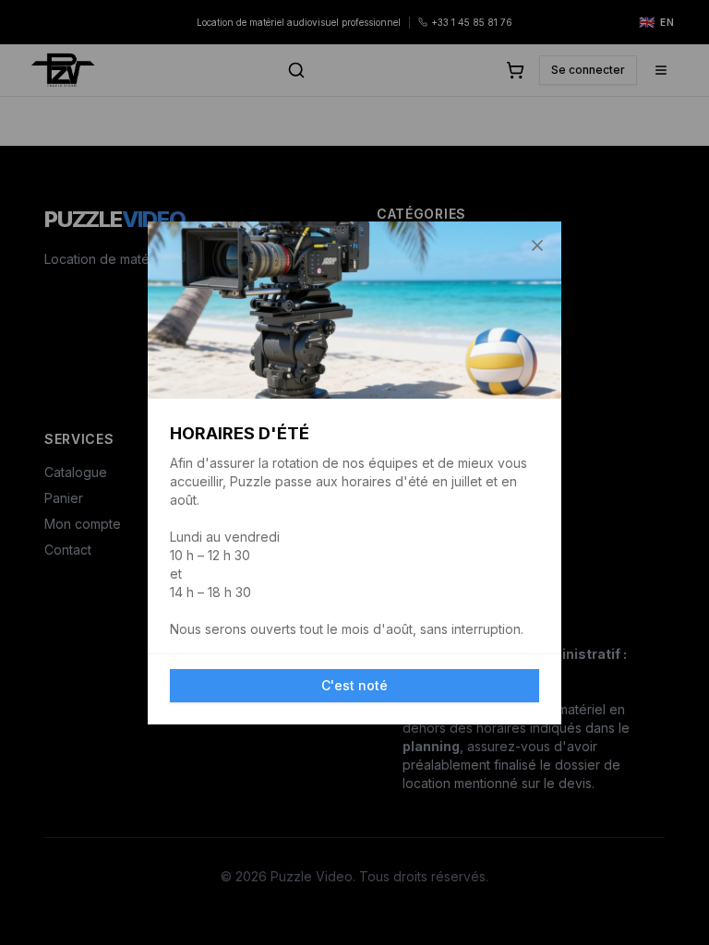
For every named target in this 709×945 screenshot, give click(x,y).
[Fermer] (537, 245)
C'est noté (354, 685)
